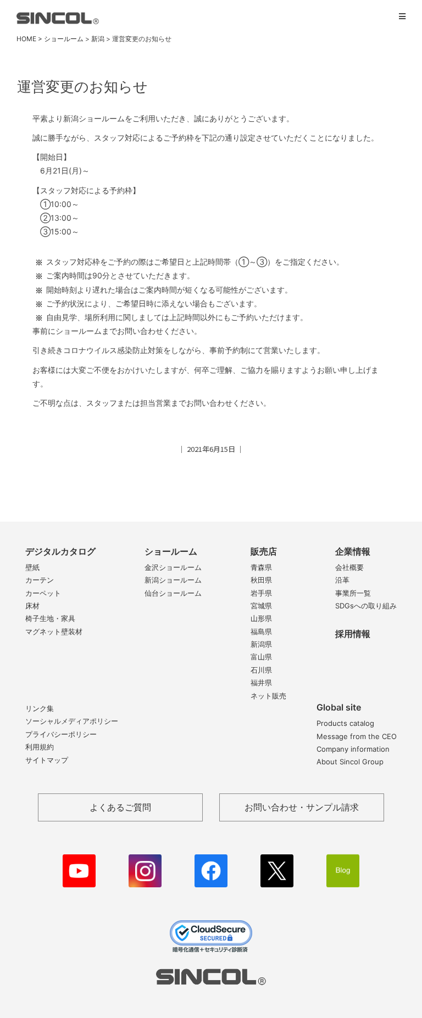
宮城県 (261, 605)
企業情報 (352, 551)
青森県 (261, 567)
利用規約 (39, 746)
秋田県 (261, 579)
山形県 (261, 618)
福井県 (261, 682)
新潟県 (261, 644)
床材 (32, 605)
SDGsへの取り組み (366, 605)
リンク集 (39, 708)
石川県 (261, 669)
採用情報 (352, 633)
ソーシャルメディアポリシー (71, 721)
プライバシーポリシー (61, 734)
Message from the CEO (356, 736)
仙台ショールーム (173, 593)
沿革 (342, 579)
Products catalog (345, 723)
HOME (26, 39)
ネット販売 (268, 695)
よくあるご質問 (120, 807)
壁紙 (32, 567)
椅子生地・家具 (50, 618)
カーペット (43, 593)
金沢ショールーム (173, 567)
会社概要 (349, 567)
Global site (338, 707)
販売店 (264, 551)
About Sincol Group (350, 761)
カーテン (39, 579)
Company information (353, 749)
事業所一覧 (353, 593)
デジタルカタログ (60, 551)
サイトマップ (46, 760)
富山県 (261, 656)
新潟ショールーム (173, 579)
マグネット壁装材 (53, 631)
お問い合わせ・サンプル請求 (302, 807)
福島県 (261, 631)
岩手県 (261, 593)
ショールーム (171, 551)
